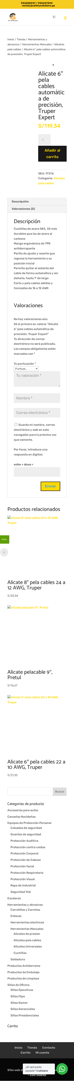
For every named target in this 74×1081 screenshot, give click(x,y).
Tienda (21, 39)
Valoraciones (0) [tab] (23, 209)
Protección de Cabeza (25, 860)
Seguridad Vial (20, 892)
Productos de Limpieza (23, 978)
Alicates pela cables (27, 940)
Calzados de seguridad (26, 828)
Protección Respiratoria (26, 873)
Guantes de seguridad (25, 834)
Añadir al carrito (52, 153)
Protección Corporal (24, 853)
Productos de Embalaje (23, 972)
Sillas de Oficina (18, 985)
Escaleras (14, 898)
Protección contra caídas (27, 847)
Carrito (25, 1052)
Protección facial (22, 866)
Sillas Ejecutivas (21, 990)
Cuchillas (20, 953)
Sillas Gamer (19, 1003)
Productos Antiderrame (23, 966)
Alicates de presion (27, 934)
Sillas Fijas (17, 996)
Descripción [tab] (20, 201)
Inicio (10, 39)
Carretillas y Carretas (25, 910)
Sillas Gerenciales (22, 1009)
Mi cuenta (42, 1052)
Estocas (15, 916)
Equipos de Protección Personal (29, 823)
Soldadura (17, 959)
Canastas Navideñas (21, 816)
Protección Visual (22, 879)
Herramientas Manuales (37, 44)
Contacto (48, 1047)
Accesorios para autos (22, 810)
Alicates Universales (28, 946)
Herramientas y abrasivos (25, 905)
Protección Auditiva (24, 841)
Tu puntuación (25, 364)
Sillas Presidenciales (24, 1015)
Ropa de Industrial (23, 885)
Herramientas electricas (27, 922)
